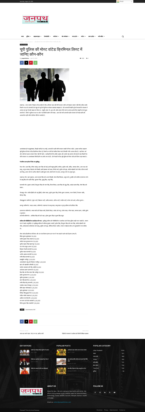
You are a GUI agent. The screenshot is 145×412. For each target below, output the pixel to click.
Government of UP (30, 309)
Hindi (121, 1)
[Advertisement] (88, 19)
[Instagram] (100, 392)
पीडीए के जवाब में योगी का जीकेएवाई (39, 368)
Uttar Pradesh (29, 42)
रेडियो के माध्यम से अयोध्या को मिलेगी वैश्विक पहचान (75, 333)
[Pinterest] (31, 63)
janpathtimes (25, 58)
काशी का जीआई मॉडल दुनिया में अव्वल (40, 350)
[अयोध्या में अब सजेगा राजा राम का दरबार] (61, 352)
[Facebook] (22, 63)
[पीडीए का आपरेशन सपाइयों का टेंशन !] (24, 361)
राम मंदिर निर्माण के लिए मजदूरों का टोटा (77, 368)
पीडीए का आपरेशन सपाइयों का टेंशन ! (40, 359)
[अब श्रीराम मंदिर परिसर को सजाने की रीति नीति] (61, 361)
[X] (26, 63)
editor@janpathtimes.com (62, 402)
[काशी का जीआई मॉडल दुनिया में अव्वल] (24, 352)
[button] (122, 36)
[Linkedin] (105, 392)
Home (21, 42)
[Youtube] (114, 392)
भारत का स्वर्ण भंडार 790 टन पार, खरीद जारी (32, 333)
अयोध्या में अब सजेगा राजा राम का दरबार (77, 350)
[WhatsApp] (35, 63)
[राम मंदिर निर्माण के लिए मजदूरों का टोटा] (61, 371)
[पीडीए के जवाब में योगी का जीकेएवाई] (24, 371)
